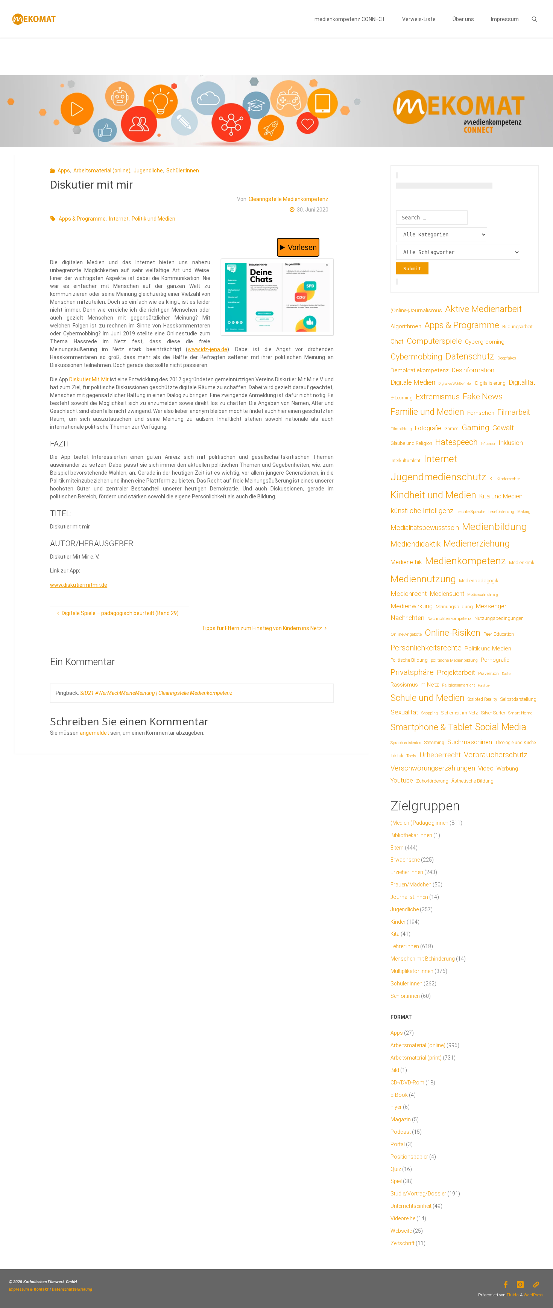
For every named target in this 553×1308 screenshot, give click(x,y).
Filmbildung (401, 429)
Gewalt (503, 427)
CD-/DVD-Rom (407, 1083)
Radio (506, 674)
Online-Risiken (452, 632)
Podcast (400, 1132)
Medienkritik (521, 562)
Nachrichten (407, 617)
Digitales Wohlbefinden (455, 383)
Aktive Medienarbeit (483, 308)
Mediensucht (447, 593)
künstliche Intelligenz (421, 511)
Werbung (507, 768)
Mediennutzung (423, 579)
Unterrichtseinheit (410, 1206)
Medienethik (406, 562)
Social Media (500, 727)
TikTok (396, 755)
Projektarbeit (456, 672)
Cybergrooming (484, 341)
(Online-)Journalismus (416, 310)
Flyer (396, 1107)
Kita (395, 934)
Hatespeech (456, 442)
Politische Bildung (409, 660)
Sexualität (404, 712)
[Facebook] (505, 1284)
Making (523, 512)
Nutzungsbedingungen (499, 618)
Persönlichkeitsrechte (426, 647)
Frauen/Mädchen (410, 885)
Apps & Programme (82, 219)
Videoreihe (402, 1218)
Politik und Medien (153, 219)
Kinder (398, 922)
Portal (397, 1144)
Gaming (475, 427)
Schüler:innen (182, 170)
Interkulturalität (405, 460)
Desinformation (473, 370)
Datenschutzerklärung (72, 1289)
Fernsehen (480, 413)
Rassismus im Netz (414, 684)
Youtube (401, 780)
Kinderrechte (508, 478)
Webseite (401, 1231)
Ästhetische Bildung (472, 781)
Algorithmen (405, 326)
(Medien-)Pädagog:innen (419, 823)
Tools (411, 755)
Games (451, 428)
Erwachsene (405, 860)
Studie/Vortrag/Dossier (418, 1194)
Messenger (491, 606)
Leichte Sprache (470, 511)
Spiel (396, 1181)
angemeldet (94, 733)
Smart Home (520, 713)
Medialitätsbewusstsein (424, 527)
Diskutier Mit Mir (88, 379)
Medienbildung (494, 526)
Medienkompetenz (465, 560)
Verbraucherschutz (495, 754)
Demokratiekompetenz (419, 370)
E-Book (399, 1095)
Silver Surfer (493, 713)
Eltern (397, 848)
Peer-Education (498, 634)
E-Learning (401, 397)
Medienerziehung (477, 543)
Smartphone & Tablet (431, 727)
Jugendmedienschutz (438, 477)
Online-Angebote (406, 634)
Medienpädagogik (478, 580)
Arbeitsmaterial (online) (102, 170)
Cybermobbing (416, 356)
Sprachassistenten (405, 743)
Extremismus (438, 396)
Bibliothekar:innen (411, 835)
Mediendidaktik (415, 543)
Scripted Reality (482, 699)
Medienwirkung (411, 606)
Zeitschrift (402, 1243)
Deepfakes (506, 358)
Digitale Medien (412, 382)
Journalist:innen (409, 897)
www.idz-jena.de (207, 349)
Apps (64, 170)
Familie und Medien (427, 412)
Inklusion (510, 442)
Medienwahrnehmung (482, 594)
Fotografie (428, 428)
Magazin (400, 1119)
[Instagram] (520, 1284)
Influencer (488, 444)
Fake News (483, 396)
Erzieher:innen (406, 872)
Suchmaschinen (469, 742)
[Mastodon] (536, 1284)
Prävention (488, 673)
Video (486, 768)
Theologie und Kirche (515, 742)
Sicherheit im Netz (459, 713)
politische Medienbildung (454, 660)
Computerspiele (434, 341)
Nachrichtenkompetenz (449, 618)
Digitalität (522, 382)
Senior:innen (405, 996)
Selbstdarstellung (518, 699)
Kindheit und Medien (433, 495)
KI (491, 478)
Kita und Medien (501, 496)
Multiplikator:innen (411, 971)
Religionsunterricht (458, 685)
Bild (394, 1070)
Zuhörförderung (432, 781)
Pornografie (495, 660)
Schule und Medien (427, 698)
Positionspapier (409, 1157)
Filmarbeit (513, 412)
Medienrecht (408, 593)
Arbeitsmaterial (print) (416, 1058)
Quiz (395, 1169)
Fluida (512, 1295)
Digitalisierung (490, 383)
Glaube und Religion (411, 443)
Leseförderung (501, 511)
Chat (397, 341)
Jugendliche (148, 170)
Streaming (434, 742)
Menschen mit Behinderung (422, 959)
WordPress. (534, 1295)
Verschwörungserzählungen (432, 768)
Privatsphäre (412, 672)
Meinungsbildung (454, 606)
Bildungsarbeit (517, 326)
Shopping (429, 713)
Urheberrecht (440, 755)
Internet (119, 219)
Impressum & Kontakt (29, 1289)
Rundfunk (484, 685)
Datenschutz (469, 356)
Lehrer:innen (404, 946)
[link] (534, 19)
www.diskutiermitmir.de (78, 585)
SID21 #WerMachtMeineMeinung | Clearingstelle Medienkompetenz (156, 693)
